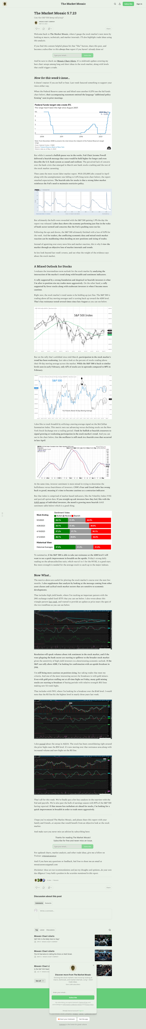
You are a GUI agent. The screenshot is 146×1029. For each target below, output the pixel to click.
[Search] (115, 4)
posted (42, 743)
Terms (81, 1014)
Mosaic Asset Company (47, 21)
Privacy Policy (89, 1005)
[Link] (31, 78)
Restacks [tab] (48, 903)
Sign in (139, 4)
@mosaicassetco (49, 856)
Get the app (83, 1019)
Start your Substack (67, 1019)
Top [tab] (36, 930)
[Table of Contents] (2, 514)
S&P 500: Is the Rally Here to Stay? (46, 939)
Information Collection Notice (72, 1005)
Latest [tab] (42, 930)
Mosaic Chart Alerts (66, 61)
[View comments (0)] (44, 29)
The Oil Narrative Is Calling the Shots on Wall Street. (53, 954)
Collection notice (91, 1014)
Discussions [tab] (50, 930)
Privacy (75, 1014)
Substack (62, 1024)
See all (38, 981)
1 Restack (55, 880)
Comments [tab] (39, 903)
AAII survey (39, 502)
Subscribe (128, 4)
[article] (73, 940)
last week (53, 601)
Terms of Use (83, 1002)
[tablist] (43, 903)
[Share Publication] (120, 4)
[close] (93, 965)
